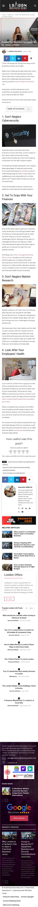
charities (24, 171)
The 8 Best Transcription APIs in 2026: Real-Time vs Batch (24, 556)
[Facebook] (7, 58)
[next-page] (6, 800)
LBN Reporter (13, 676)
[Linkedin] (19, 58)
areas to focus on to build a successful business (21, 462)
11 (19, 628)
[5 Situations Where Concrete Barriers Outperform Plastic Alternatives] (6, 791)
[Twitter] (13, 58)
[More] (31, 58)
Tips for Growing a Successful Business (14, 473)
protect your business (9, 470)
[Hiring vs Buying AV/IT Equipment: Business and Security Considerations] (7, 545)
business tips (18, 430)
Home (4, 15)
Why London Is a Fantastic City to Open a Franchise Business (24, 534)
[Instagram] (22, 508)
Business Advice (26, 856)
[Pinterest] (25, 58)
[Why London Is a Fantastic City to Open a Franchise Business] (7, 534)
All (26, 608)
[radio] (11, 452)
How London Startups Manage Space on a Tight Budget (24, 567)
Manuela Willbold (15, 51)
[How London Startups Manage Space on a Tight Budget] (7, 567)
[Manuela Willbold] (4, 51)
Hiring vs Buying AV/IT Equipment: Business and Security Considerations (24, 545)
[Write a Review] (19, 808)
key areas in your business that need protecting (16, 467)
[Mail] (29, 508)
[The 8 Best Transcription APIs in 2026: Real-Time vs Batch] (7, 556)
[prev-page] (3, 800)
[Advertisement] (19, 721)
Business (10, 15)
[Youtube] (22, 511)
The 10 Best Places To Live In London (19, 659)
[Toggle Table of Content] (27, 109)
